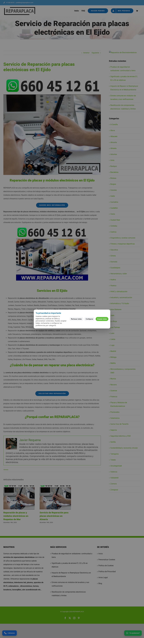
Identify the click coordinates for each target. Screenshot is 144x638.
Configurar (89, 319)
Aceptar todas (102, 319)
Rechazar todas (76, 319)
